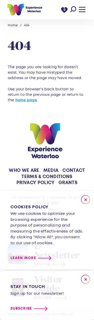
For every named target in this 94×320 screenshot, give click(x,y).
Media (51, 170)
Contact (73, 170)
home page (26, 100)
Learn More (23, 258)
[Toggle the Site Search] (73, 9)
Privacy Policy (35, 183)
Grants (68, 183)
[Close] (85, 199)
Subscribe (21, 308)
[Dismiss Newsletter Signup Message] (85, 279)
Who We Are (24, 170)
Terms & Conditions (46, 177)
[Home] (24, 9)
